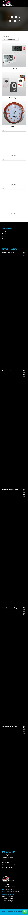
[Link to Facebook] (20, 913)
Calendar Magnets (7, 857)
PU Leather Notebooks (9, 865)
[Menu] (25, 3)
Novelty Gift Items (7, 867)
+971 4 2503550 (9, 889)
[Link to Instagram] (22, 913)
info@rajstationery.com (12, 891)
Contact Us (5, 239)
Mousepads (5, 862)
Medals (4, 860)
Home (4, 231)
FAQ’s (3, 236)
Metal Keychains (7, 855)
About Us (5, 234)
